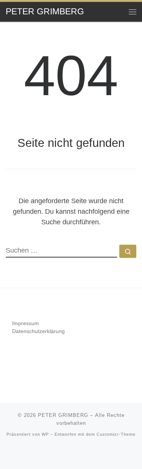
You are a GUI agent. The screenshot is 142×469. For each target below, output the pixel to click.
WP (45, 434)
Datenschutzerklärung (38, 331)
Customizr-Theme (116, 434)
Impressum (25, 323)
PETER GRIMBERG (63, 415)
